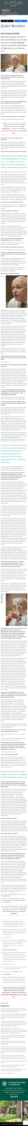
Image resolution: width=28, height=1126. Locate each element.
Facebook (17, 900)
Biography (4, 16)
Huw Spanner (19, 43)
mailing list (8, 902)
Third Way (7, 896)
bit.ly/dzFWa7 (8, 974)
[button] (10, 320)
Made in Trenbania (22, 1124)
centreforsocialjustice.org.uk (10, 949)
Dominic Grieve (12, 911)
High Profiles (9, 11)
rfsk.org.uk (14, 1096)
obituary (15, 971)
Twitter (23, 900)
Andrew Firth (23, 72)
